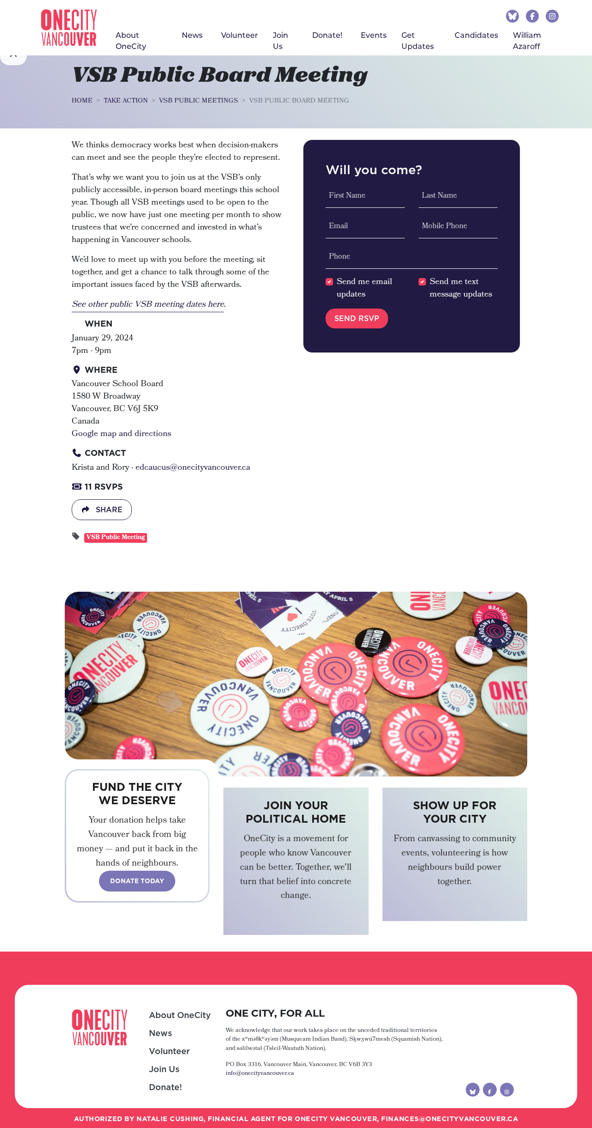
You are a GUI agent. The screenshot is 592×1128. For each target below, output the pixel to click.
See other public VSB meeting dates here (148, 305)
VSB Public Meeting (115, 537)
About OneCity (180, 1015)
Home (82, 101)
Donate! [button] (327, 35)
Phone (339, 257)
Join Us (280, 40)
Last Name (439, 196)
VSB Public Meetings (198, 101)
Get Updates (417, 40)
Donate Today (137, 880)
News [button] (192, 35)
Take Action (126, 101)
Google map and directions (121, 434)
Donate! (165, 1087)
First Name (347, 196)
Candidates (476, 35)
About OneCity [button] (131, 40)
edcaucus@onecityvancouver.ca (193, 468)
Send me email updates (364, 288)
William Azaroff (527, 40)
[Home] (69, 28)
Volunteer (239, 35)
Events (374, 35)
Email (338, 227)
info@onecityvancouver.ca (260, 1074)
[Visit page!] (514, 15)
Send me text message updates (461, 288)
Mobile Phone (444, 227)
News (160, 1033)
